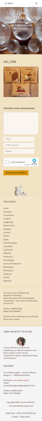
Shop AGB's (25, 417)
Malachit (7, 253)
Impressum (10, 413)
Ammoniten (9, 215)
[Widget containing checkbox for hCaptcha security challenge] (21, 162)
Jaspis (6, 239)
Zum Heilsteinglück (20, 380)
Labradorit (8, 246)
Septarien (8, 281)
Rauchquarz (9, 267)
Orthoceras (8, 257)
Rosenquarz (8, 270)
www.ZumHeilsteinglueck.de (21, 406)
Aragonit (7, 219)
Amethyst (8, 212)
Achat (6, 208)
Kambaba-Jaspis (10, 243)
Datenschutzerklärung (26, 413)
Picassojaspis (9, 260)
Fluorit (6, 236)
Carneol (7, 232)
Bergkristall (8, 222)
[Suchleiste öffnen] (36, 3)
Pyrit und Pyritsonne (12, 264)
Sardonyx (8, 274)
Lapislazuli (8, 250)
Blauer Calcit (9, 226)
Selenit (6, 277)
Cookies (15, 417)
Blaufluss (7, 229)
